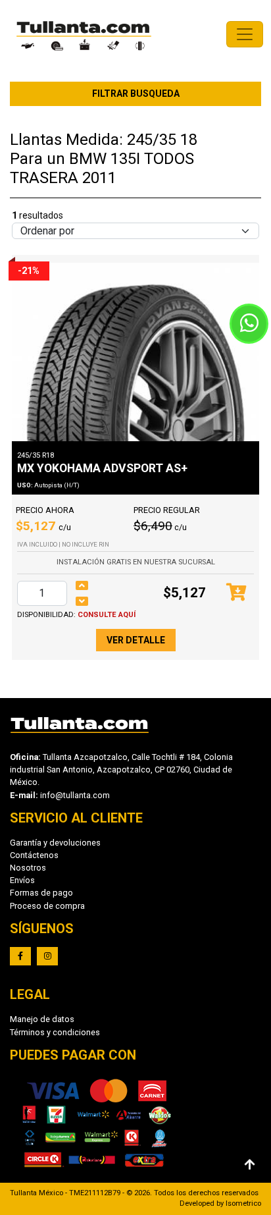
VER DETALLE (136, 640)
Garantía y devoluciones (55, 843)
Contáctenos (34, 855)
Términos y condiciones (55, 1032)
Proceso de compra (47, 906)
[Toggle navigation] (244, 34)
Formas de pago (41, 893)
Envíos (22, 880)
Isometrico (243, 1203)
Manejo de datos (42, 1019)
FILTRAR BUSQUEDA (136, 93)
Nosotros (28, 868)
